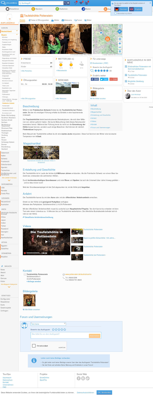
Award (3, 272)
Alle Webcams (61, 98)
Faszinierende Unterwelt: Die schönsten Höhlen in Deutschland (41, 161)
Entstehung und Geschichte (100, 115)
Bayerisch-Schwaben (8, 63)
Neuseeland (5, 201)
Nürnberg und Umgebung (9, 40)
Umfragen (4, 310)
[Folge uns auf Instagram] (83, 378)
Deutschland (6, 31)
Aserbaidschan (7, 237)
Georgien (4, 231)
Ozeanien (5, 198)
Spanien (4, 167)
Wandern (38, 9)
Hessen (4, 140)
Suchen (66, 3)
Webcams (68, 20)
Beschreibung (96, 109)
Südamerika (6, 253)
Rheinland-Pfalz (6, 128)
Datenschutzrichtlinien (85, 392)
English (138, 9)
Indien (3, 223)
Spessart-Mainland (7, 108)
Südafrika (4, 248)
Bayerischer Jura (7, 88)
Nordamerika (6, 184)
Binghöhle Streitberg (136, 82)
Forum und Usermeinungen (100, 127)
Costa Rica (5, 193)
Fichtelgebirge (6, 78)
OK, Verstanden (104, 392)
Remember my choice (124, 13)
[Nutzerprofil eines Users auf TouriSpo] (128, 96)
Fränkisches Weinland (8, 110)
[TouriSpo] (9, 3)
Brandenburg (5, 147)
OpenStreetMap (119, 54)
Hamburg (4, 135)
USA (2, 187)
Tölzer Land (5, 85)
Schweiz (4, 158)
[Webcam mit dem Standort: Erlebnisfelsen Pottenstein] (63, 88)
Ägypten (4, 245)
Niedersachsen (6, 131)
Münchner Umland (7, 81)
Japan (3, 220)
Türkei (3, 226)
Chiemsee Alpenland (8, 65)
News (3, 269)
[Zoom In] (120, 43)
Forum (79, 20)
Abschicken (94, 336)
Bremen (4, 144)
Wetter (56, 20)
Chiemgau (5, 97)
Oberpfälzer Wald (7, 68)
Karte (3, 305)
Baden (88, 9)
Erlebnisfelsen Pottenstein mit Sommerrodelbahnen (139, 68)
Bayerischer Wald (7, 49)
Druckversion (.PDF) (100, 63)
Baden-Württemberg (8, 115)
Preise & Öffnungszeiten (39, 20)
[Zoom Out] (120, 47)
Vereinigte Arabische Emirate (9, 213)
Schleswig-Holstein (7, 142)
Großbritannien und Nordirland (8, 174)
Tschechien (5, 170)
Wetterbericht (62, 70)
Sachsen (4, 122)
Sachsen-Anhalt (6, 120)
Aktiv (2, 275)
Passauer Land (6, 42)
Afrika (4, 242)
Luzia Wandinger (136, 94)
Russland (4, 228)
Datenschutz (7, 380)
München (5, 37)
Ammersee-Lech (6, 113)
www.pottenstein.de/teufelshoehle (78, 274)
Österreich (5, 152)
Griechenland (6, 164)
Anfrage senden (34, 281)
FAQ (4, 387)
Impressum (7, 377)
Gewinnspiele (6, 307)
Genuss (4, 278)
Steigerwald (5, 76)
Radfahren (63, 9)
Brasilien (4, 256)
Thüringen (4, 133)
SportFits (43, 380)
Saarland (4, 149)
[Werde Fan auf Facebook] (79, 378)
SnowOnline (44, 377)
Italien (3, 155)
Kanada (4, 190)
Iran (2, 234)
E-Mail (115, 79)
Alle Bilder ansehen (99, 98)
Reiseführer (14, 9)
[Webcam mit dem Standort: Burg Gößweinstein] (75, 85)
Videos (93, 121)
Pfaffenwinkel (6, 94)
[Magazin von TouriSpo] (88, 378)
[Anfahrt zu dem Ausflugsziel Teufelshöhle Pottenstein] (119, 31)
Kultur (3, 281)
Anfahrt (93, 118)
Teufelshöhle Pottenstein (137, 76)
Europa (4, 28)
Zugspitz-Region (6, 44)
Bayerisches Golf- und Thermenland (8, 55)
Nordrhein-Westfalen (8, 118)
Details (22, 20)
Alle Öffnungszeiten (29, 98)
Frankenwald (5, 106)
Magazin (8, 266)
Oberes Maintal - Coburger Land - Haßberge (9, 100)
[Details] (41, 152)
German (123, 9)
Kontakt (94, 124)
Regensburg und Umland (9, 58)
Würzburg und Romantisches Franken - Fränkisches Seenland (9, 72)
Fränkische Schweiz (8, 103)
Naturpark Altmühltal (8, 61)
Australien (5, 204)
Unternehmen (8, 384)
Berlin (3, 137)
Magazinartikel (96, 112)
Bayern (4, 35)
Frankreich (5, 161)
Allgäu (4, 47)
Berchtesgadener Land (8, 52)
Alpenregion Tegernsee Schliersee (8, 91)
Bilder (89, 20)
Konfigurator (5, 299)
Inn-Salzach (5, 83)
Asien (3, 209)
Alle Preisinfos (27, 71)
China (3, 217)
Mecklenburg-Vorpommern (6, 125)
